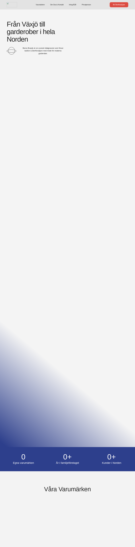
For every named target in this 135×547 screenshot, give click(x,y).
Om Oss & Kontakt (57, 5)
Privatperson (86, 5)
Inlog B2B (72, 5)
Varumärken (40, 5)
